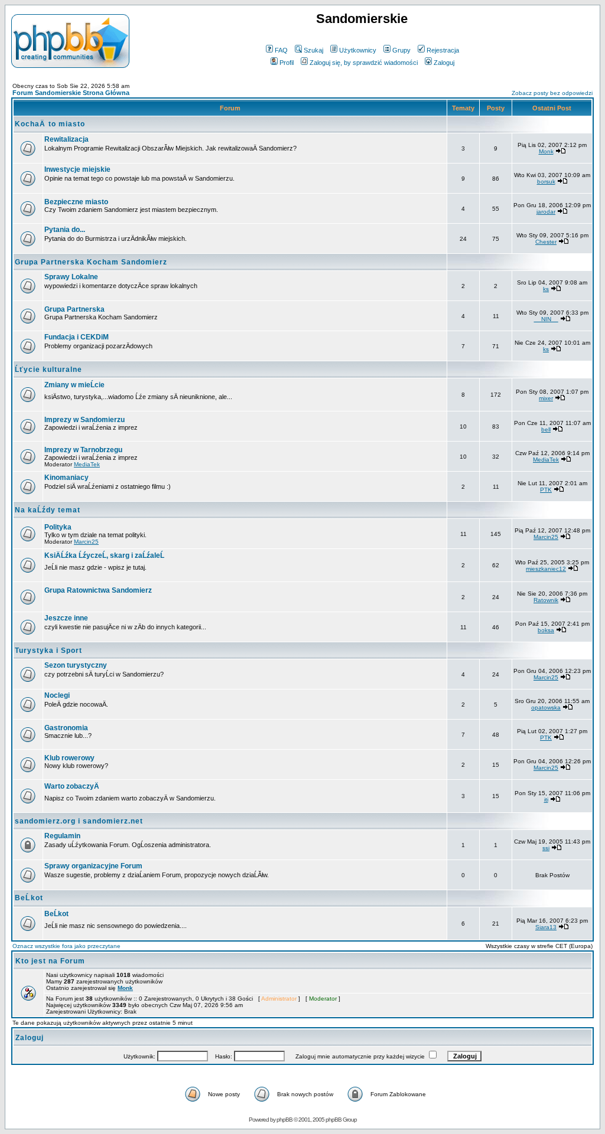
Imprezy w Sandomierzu (84, 420)
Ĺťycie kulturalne (48, 369)
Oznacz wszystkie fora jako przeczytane (66, 946)
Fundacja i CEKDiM (76, 337)
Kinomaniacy (66, 477)
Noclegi (57, 695)
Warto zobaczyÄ (71, 786)
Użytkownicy (357, 50)
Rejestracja (443, 50)
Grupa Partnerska (74, 309)
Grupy (401, 50)
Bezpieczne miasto (76, 202)
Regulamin (62, 836)
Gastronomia (66, 728)
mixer (546, 398)
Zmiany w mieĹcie (74, 385)
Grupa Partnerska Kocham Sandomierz (91, 262)
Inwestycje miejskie (77, 169)
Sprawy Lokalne (71, 277)
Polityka (57, 527)
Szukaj (313, 50)
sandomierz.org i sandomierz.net (79, 821)
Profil (286, 62)
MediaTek (87, 464)
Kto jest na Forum (50, 961)
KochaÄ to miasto (50, 124)
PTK (546, 489)
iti (546, 799)
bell (546, 429)
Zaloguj (444, 62)
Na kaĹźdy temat (47, 510)
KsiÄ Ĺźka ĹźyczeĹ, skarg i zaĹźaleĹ (104, 555)
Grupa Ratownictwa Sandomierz (98, 590)
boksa (546, 630)
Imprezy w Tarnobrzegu (83, 450)
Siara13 (546, 927)
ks (546, 289)
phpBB (284, 1119)
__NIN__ (546, 319)
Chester (546, 241)
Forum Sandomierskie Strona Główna (70, 92)
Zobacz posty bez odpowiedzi (552, 93)
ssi (545, 848)
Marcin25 (86, 541)
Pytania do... (64, 230)
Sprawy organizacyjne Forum (93, 866)
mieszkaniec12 (546, 569)
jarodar (545, 211)
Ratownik (546, 600)
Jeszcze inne (66, 618)
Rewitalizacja (66, 139)
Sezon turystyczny (75, 665)
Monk (546, 151)
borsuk (546, 181)
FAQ (281, 50)
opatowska (546, 707)
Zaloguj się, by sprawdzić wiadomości (364, 62)
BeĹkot (29, 898)
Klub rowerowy (69, 758)
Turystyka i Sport (48, 650)
